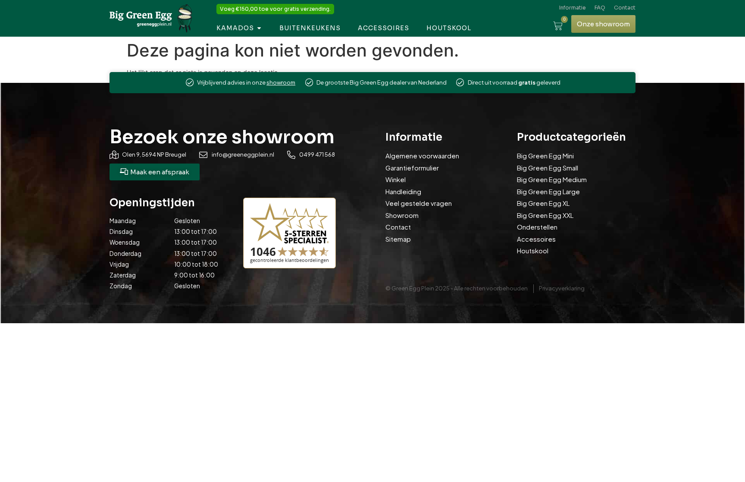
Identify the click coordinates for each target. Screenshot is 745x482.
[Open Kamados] (259, 28)
